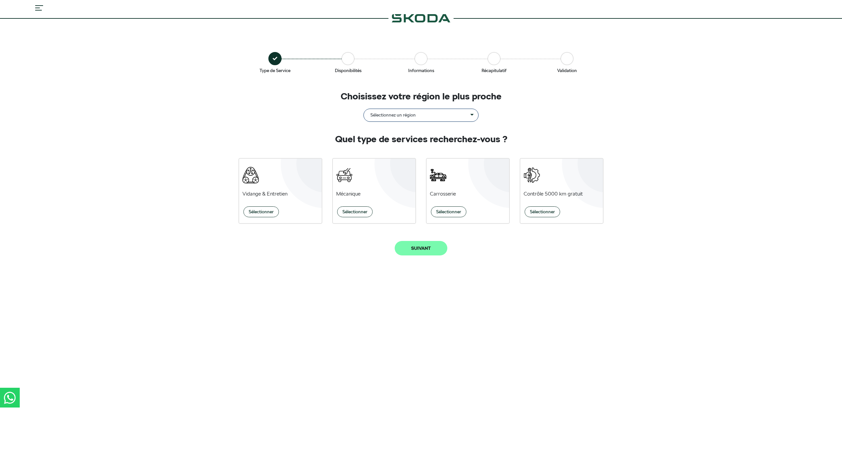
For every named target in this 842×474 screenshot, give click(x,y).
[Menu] (39, 8)
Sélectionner (261, 212)
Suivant (421, 248)
